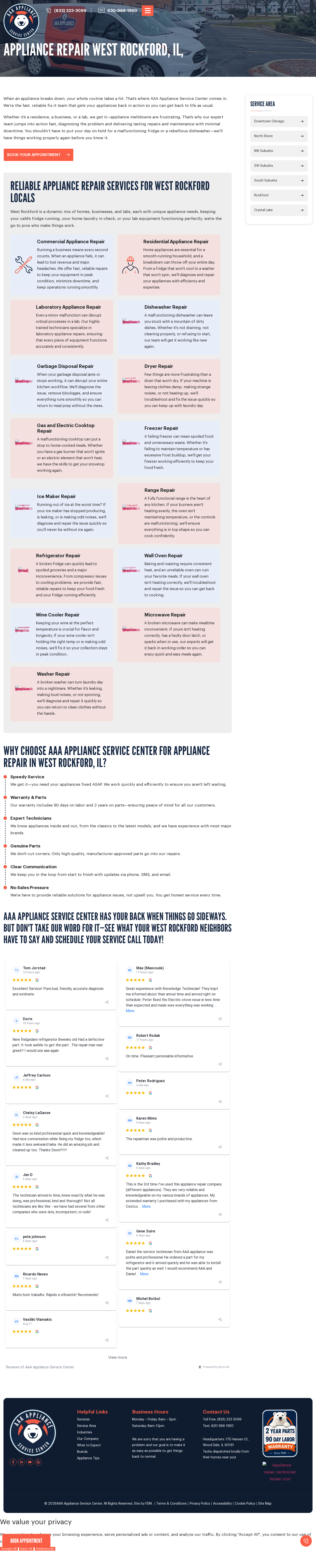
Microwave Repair (165, 615)
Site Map (265, 1503)
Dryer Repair (158, 366)
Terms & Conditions (171, 1503)
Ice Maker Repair (56, 496)
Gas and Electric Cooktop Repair (66, 428)
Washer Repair (53, 674)
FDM (149, 1503)
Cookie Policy (245, 1503)
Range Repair (159, 490)
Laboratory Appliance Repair (68, 307)
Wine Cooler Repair (58, 615)
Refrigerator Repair (58, 556)
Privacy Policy (200, 1503)
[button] (147, 10)
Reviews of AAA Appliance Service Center (40, 1367)
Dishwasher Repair (165, 307)
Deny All (26, 1548)
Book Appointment (26, 1540)
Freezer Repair (161, 428)
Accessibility (222, 1503)
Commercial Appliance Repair (71, 242)
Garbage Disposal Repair (65, 366)
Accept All (8, 1548)
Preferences (45, 1548)
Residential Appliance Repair (176, 242)
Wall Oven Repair (163, 556)
